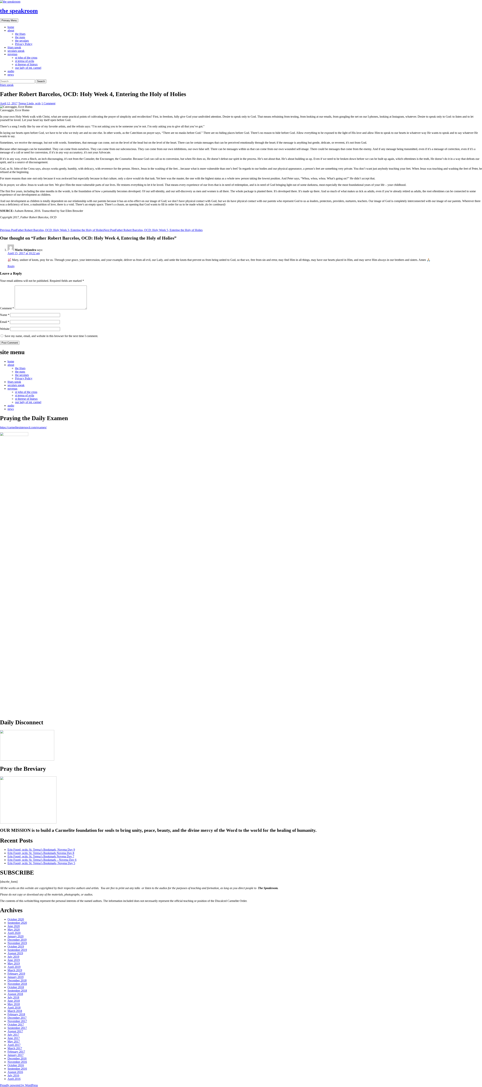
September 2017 (17, 1028)
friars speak (14, 47)
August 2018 (15, 994)
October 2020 (16, 919)
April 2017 (14, 1044)
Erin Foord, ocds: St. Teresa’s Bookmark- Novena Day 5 (41, 863)
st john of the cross (26, 57)
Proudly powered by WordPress (19, 1085)
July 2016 (13, 1075)
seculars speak (16, 50)
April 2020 (14, 933)
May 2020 (14, 929)
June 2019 (14, 960)
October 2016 (16, 1065)
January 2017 (16, 1055)
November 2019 (17, 943)
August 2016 (15, 1072)
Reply (11, 266)
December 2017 (17, 1017)
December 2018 (17, 980)
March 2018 (15, 1011)
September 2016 (17, 1068)
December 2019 (17, 939)
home (11, 27)
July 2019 (13, 956)
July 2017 (13, 1034)
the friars (20, 33)
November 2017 (17, 1021)
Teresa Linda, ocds (29, 103)
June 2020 (14, 926)
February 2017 (16, 1051)
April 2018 (14, 1007)
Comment (7, 308)
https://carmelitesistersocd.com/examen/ (23, 427)
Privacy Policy (23, 44)
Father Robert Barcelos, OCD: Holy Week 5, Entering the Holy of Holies (153, 230)
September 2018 (17, 990)
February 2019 (16, 973)
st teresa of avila (24, 61)
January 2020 (16, 936)
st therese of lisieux (26, 64)
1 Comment (48, 103)
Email (4, 321)
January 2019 (16, 977)
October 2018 (16, 987)
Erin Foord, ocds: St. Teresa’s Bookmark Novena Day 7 (41, 856)
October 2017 (16, 1024)
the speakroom (19, 10)
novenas (12, 54)
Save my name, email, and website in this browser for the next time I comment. (51, 336)
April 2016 (14, 1078)
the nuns (20, 37)
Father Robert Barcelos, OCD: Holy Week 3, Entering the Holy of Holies (52, 230)
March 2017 (15, 1048)
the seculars (22, 40)
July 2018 (13, 997)
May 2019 (14, 963)
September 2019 (17, 949)
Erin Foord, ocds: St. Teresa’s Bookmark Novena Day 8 (41, 853)
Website (4, 328)
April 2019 (14, 966)
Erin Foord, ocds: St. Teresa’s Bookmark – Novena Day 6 (42, 859)
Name (4, 314)
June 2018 (14, 1000)
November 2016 (17, 1061)
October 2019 (16, 946)
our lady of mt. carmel (28, 67)
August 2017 (15, 1031)
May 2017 (14, 1041)
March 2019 (15, 970)
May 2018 (14, 1004)
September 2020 (17, 922)
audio (11, 71)
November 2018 (17, 983)
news (11, 74)
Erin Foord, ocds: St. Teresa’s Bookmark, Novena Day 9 (41, 849)
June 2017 (14, 1038)
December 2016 (17, 1058)
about (11, 30)
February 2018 (16, 1014)
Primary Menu (9, 20)
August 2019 (15, 953)
